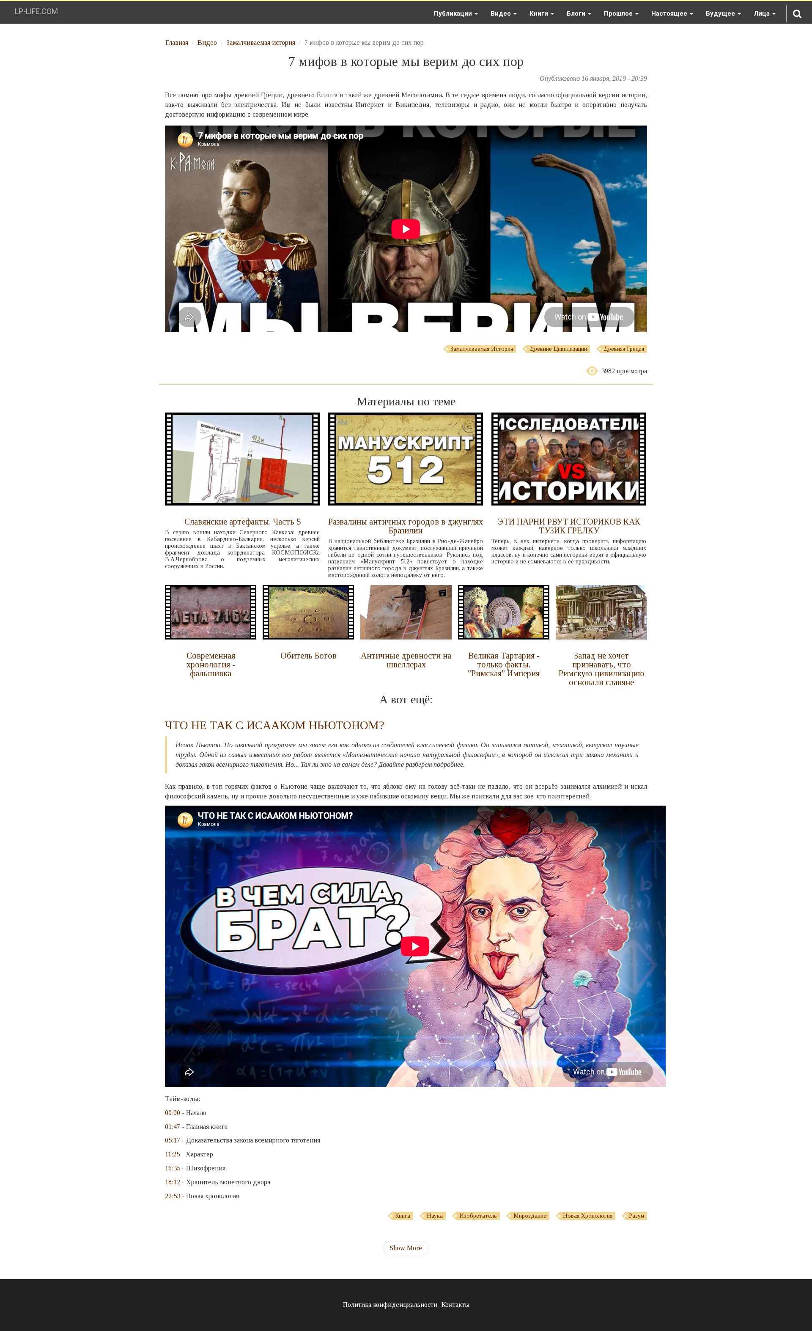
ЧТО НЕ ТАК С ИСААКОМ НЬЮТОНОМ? (274, 725)
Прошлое (619, 13)
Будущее (721, 13)
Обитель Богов (308, 655)
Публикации (454, 13)
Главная (176, 42)
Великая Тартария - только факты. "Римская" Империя (504, 664)
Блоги (577, 13)
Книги (539, 13)
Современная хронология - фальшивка (211, 664)
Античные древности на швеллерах (406, 660)
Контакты (455, 1304)
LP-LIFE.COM (36, 11)
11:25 (172, 1154)
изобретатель (478, 1216)
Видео (502, 13)
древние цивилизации (558, 349)
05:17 (172, 1140)
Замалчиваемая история (260, 42)
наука (435, 1216)
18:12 (172, 1182)
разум (636, 1216)
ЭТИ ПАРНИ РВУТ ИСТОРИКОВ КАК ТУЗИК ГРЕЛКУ (569, 526)
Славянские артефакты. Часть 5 (242, 521)
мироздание (529, 1216)
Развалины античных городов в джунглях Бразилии (405, 526)
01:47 (172, 1126)
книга (402, 1216)
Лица (762, 13)
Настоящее (670, 13)
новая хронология (587, 1216)
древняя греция (624, 349)
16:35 (172, 1168)
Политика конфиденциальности (390, 1304)
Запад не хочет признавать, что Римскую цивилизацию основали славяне (602, 669)
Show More (406, 1248)
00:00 (172, 1112)
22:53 (172, 1196)
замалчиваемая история (481, 349)
